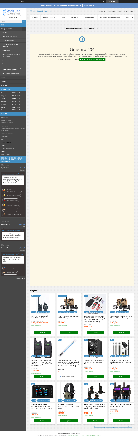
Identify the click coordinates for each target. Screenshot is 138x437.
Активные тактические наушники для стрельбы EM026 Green (68, 406)
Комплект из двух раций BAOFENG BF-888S (39, 317)
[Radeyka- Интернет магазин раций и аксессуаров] (13, 12)
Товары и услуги (6, 29)
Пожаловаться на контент (74, 435)
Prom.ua (78, 433)
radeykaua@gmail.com (8, 148)
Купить (42, 332)
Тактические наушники (10, 64)
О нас (3, 77)
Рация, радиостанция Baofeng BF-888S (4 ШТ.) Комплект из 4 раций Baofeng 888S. (94, 406)
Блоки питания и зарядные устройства (11, 55)
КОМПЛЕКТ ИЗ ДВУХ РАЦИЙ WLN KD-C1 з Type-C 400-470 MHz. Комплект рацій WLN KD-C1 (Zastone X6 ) (41, 363)
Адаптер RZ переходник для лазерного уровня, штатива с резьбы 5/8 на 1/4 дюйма (12, 235)
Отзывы (3, 81)
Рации (5, 33)
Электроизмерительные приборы (10, 45)
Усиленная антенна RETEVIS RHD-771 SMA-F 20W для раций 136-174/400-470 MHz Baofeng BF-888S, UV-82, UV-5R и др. (68, 363)
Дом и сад (6, 60)
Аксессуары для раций (10, 37)
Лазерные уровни (8, 40)
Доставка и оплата (88, 17)
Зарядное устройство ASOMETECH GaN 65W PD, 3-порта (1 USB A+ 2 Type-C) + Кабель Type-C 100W (12, 180)
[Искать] (24, 21)
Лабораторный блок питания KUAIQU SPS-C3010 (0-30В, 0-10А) (12, 259)
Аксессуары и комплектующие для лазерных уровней (12, 69)
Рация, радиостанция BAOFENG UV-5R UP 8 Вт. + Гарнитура (121, 317)
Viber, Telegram (89, 5)
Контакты (74, 17)
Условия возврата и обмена (110, 17)
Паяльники (6, 50)
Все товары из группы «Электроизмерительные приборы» (113, 427)
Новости (4, 85)
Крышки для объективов (11, 74)
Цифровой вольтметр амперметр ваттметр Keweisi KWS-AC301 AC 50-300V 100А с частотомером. (41, 407)
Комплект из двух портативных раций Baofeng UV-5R (121, 405)
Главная (35, 17)
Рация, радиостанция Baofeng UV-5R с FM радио (68, 317)
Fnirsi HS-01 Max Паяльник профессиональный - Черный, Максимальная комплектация (120, 362)
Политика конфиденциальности (91, 435)
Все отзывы (19, 278)
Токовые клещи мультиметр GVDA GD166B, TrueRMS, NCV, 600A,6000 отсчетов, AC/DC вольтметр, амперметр (94, 318)
